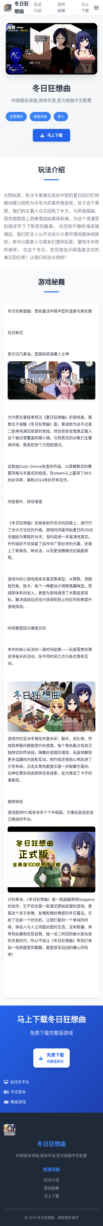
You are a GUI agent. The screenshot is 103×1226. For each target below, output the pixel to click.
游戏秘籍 (51, 1188)
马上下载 (55, 135)
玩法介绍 (51, 1180)
